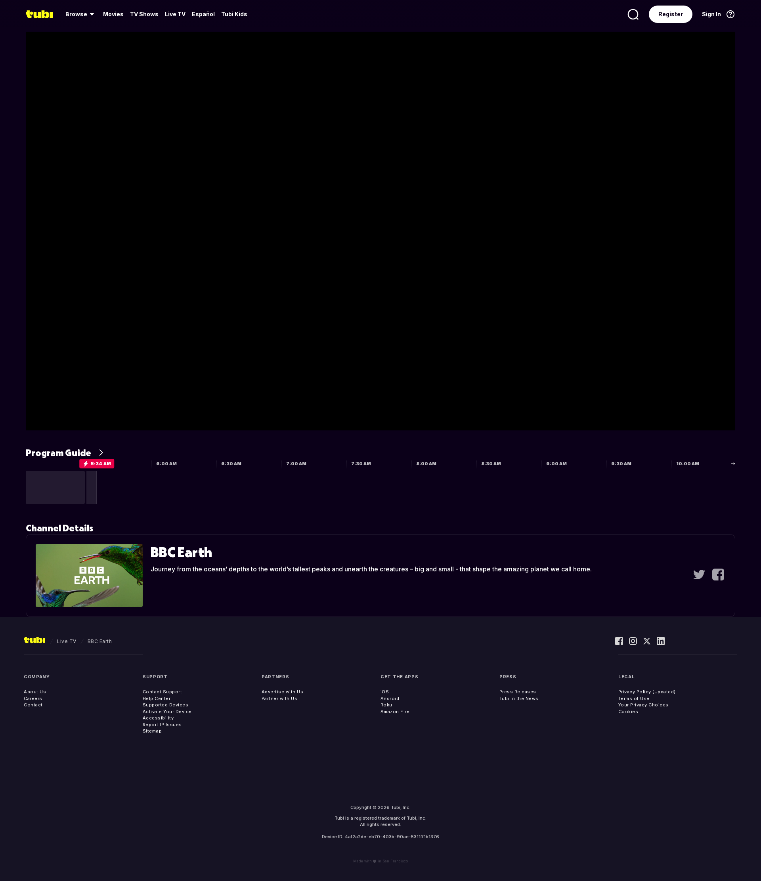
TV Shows (144, 14)
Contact (33, 705)
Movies (113, 14)
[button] (55, 487)
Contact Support (162, 692)
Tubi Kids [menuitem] (234, 14)
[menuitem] (81, 14)
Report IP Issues (162, 724)
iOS (384, 692)
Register (670, 14)
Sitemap (152, 731)
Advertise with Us (283, 692)
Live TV (175, 14)
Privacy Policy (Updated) (647, 692)
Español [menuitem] (203, 14)
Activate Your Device (167, 711)
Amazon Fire (395, 711)
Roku (386, 705)
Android (390, 698)
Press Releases (517, 692)
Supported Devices (166, 705)
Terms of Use (634, 698)
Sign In (711, 14)
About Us (35, 692)
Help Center (157, 698)
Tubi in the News (519, 698)
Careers (33, 698)
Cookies (628, 711)
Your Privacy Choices (643, 705)
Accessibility (158, 718)
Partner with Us (280, 698)
